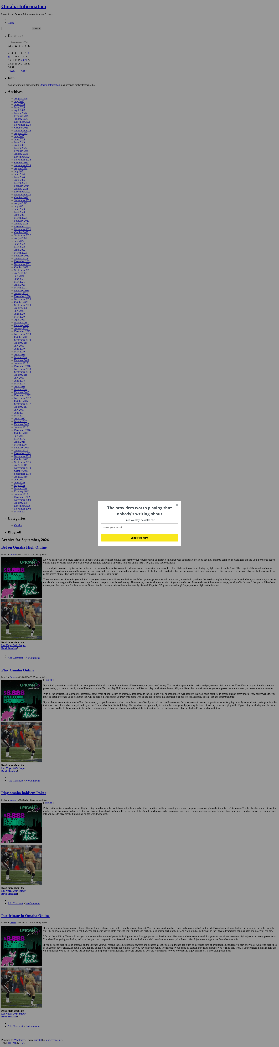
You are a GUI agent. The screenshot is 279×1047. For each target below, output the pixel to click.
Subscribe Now (140, 537)
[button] (139, 511)
